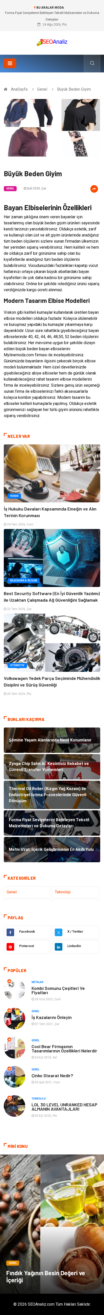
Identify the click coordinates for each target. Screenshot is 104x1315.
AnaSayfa (19, 89)
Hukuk (14, 496)
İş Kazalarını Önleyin (52, 1017)
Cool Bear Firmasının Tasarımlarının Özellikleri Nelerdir (64, 1048)
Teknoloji (62, 892)
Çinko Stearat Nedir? (52, 1075)
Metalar (37, 982)
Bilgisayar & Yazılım (23, 580)
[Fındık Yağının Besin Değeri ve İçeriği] (52, 1224)
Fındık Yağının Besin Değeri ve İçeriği (45, 1276)
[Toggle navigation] (10, 63)
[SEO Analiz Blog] (52, 41)
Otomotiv (17, 665)
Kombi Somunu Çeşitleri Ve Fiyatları (58, 990)
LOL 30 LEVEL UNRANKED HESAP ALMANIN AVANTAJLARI (64, 1107)
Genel (42, 89)
